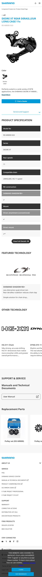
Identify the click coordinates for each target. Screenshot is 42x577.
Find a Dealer (22, 101)
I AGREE (21, 570)
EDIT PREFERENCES (21, 574)
